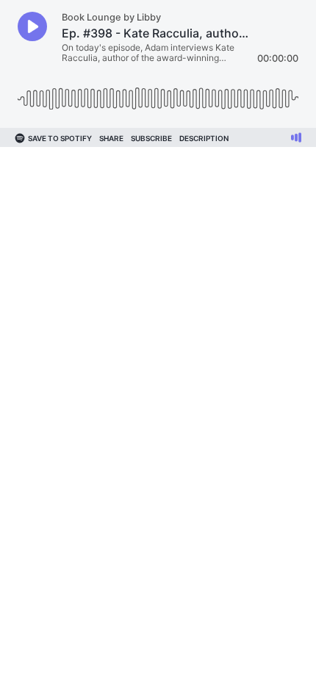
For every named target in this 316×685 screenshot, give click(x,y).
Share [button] (111, 138)
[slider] (158, 93)
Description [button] (204, 138)
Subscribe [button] (151, 138)
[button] (32, 26)
